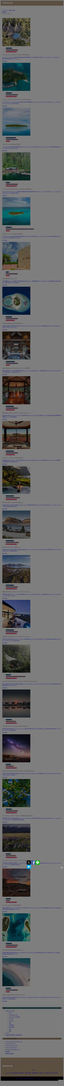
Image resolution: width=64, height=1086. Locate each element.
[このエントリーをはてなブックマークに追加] (29, 867)
